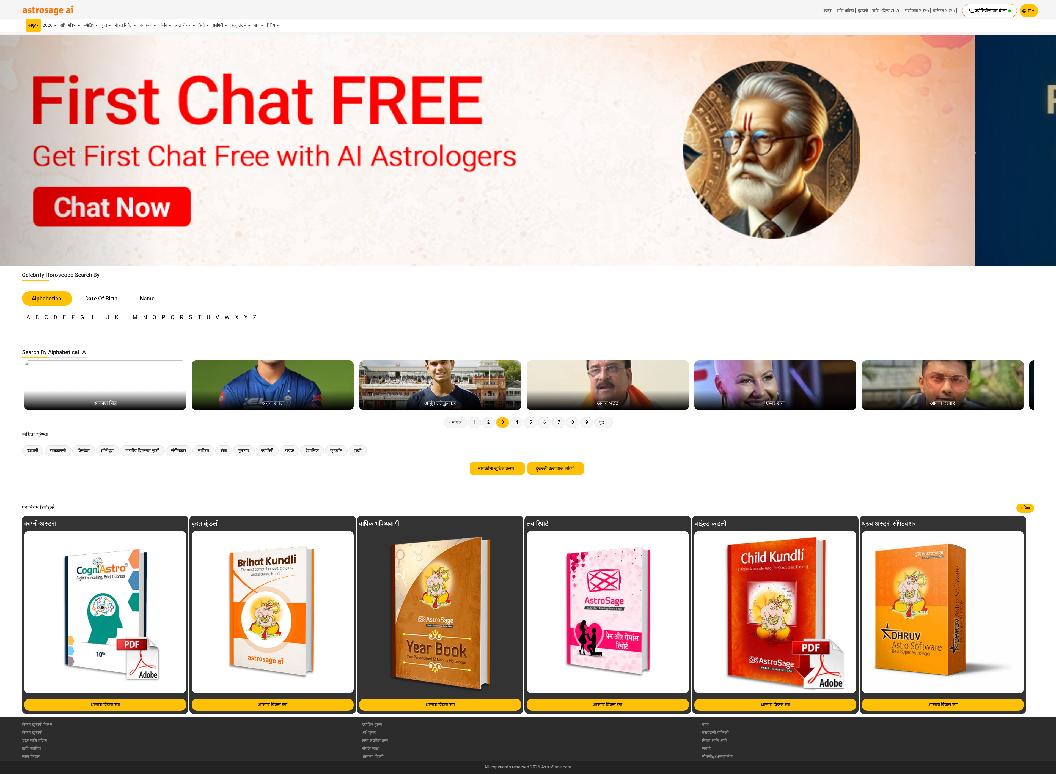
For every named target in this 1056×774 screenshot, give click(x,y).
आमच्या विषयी (373, 756)
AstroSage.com (556, 767)
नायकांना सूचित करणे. (497, 468)
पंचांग (164, 25)
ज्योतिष (89, 25)
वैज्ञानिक (312, 450)
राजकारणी (58, 450)
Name (147, 298)
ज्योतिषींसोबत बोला (988, 11)
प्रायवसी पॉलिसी (715, 732)
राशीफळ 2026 (917, 10)
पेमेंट (705, 724)
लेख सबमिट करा (375, 740)
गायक (289, 450)
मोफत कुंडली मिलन (37, 724)
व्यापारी (32, 450)
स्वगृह (828, 10)
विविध (271, 25)
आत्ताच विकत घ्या (105, 704)
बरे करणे (146, 25)
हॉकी (358, 450)
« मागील (455, 422)
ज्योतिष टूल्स (372, 724)
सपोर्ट (706, 748)
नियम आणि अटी (714, 740)
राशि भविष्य (845, 10)
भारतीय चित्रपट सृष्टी (142, 450)
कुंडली (863, 10)
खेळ (224, 450)
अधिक (1025, 507)
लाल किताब (183, 25)
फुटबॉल (336, 450)
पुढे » (603, 422)
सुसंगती (218, 25)
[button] (79, 150)
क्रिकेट (84, 450)
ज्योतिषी (267, 450)
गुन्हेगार (243, 450)
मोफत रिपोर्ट (124, 25)
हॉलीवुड (107, 450)
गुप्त (104, 25)
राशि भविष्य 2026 (886, 10)
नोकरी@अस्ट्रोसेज (717, 756)
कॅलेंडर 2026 (944, 10)
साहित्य (203, 450)
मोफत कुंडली (32, 732)
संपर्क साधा (371, 748)
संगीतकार (178, 450)
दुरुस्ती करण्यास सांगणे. (556, 468)
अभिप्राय (369, 732)
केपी (202, 25)
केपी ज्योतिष (31, 748)
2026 (48, 25)
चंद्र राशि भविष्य (34, 740)
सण (257, 25)
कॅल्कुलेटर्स (239, 25)
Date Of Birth (101, 298)
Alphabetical (47, 298)
